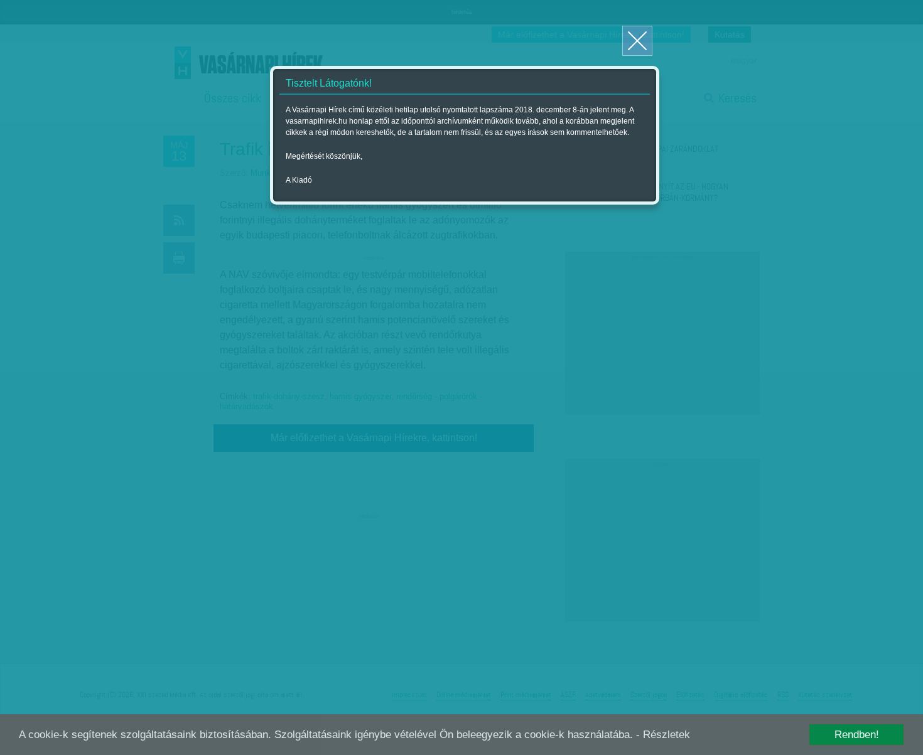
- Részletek (663, 735)
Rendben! (856, 735)
